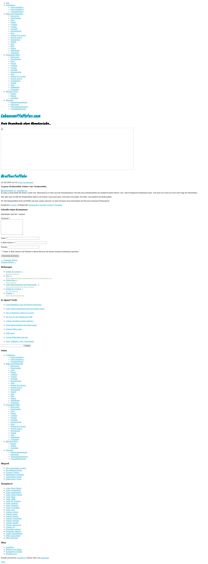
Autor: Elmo (10, 497)
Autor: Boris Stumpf (13, 488)
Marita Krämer (27, 278)
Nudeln (13, 42)
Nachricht (5, 218)
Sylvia (8, 287)
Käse (12, 33)
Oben (3, 562)
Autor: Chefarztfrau (13, 490)
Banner (13, 94)
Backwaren (15, 16)
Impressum (15, 104)
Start (7, 3)
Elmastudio (45, 558)
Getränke (14, 29)
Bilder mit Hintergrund (14, 14)
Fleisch (13, 22)
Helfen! (13, 96)
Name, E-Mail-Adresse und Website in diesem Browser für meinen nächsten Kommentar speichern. (41, 252)
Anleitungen (10, 5)
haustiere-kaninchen (17, 295)
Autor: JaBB (10, 499)
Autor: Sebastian (12, 505)
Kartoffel (43, 205)
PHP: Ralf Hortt (12, 538)
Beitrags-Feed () (14, 549)
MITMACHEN (12, 92)
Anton (8, 282)
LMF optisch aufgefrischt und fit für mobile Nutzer (25, 309)
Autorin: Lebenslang (13, 518)
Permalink (58, 205)
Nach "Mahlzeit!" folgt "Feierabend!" (20, 341)
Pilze (12, 46)
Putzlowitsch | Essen (13, 479)
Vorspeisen (15, 53)
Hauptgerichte (16, 31)
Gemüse (14, 27)
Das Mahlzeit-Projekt (14, 470)
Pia (22, 287)
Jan (34, 278)
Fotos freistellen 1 (17, 7)
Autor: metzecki (12, 503)
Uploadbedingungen (18, 109)
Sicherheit (14, 98)
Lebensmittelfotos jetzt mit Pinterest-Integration (24, 305)
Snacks (13, 48)
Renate (8, 295)
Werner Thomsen (28, 287)
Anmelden (10, 547)
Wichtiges (9, 100)
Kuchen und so (16, 37)
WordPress (21, 558)
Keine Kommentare (25, 182)
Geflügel (14, 25)
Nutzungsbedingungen (19, 107)
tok (37, 278)
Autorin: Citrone (12, 512)
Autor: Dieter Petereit (14, 495)
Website (4, 247)
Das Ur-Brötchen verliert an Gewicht (20, 313)
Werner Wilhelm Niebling (14, 278)
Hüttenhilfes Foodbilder (15, 475)
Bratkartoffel (34, 205)
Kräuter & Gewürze (18, 35)
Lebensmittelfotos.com (20, 115)
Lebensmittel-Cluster (14, 477)
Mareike (16, 274)
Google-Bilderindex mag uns (17, 337)
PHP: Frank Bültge (13, 536)
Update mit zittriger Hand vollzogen (19, 321)
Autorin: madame (12, 521)
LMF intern (10, 333)
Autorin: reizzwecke (13, 525)
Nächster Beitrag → (8, 262)
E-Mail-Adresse (7, 243)
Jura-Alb (8, 291)
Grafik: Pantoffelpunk (14, 534)
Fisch (13, 20)
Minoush (15, 291)
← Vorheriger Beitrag (9, 260)
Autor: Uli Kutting (13, 508)
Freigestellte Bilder (13, 55)
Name (4, 238)
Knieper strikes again (14, 329)
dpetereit (13, 282)
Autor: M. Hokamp (13, 501)
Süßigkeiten (15, 50)
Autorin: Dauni (11, 514)
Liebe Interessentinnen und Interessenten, (21, 285)
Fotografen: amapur (13, 529)
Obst (12, 44)
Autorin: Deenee (12, 516)
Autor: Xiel (10, 510)
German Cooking (12, 472)
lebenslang (9, 274)
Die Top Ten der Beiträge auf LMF (19, 317)
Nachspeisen (15, 40)
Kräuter (50, 205)
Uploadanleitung (17, 12)
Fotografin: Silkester (13, 531)
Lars (50, 278)
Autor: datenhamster (13, 492)
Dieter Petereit (43, 278)
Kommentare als (14, 552)
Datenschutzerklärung (19, 102)
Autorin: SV (10, 527)
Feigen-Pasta (11, 280)
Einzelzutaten (16, 18)
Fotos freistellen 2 (17, 9)
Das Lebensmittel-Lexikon (16, 468)
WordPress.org (11, 554)
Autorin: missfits (12, 523)
